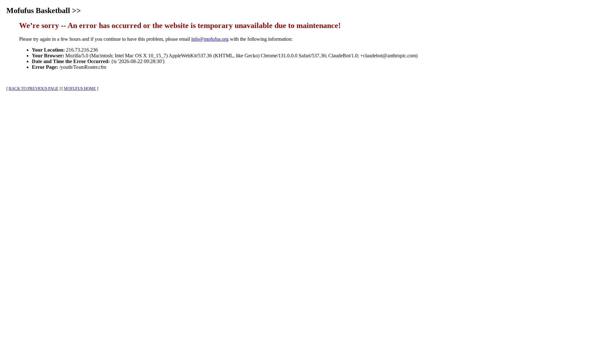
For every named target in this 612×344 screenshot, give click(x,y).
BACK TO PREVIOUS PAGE (33, 88)
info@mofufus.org (210, 39)
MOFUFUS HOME (80, 88)
